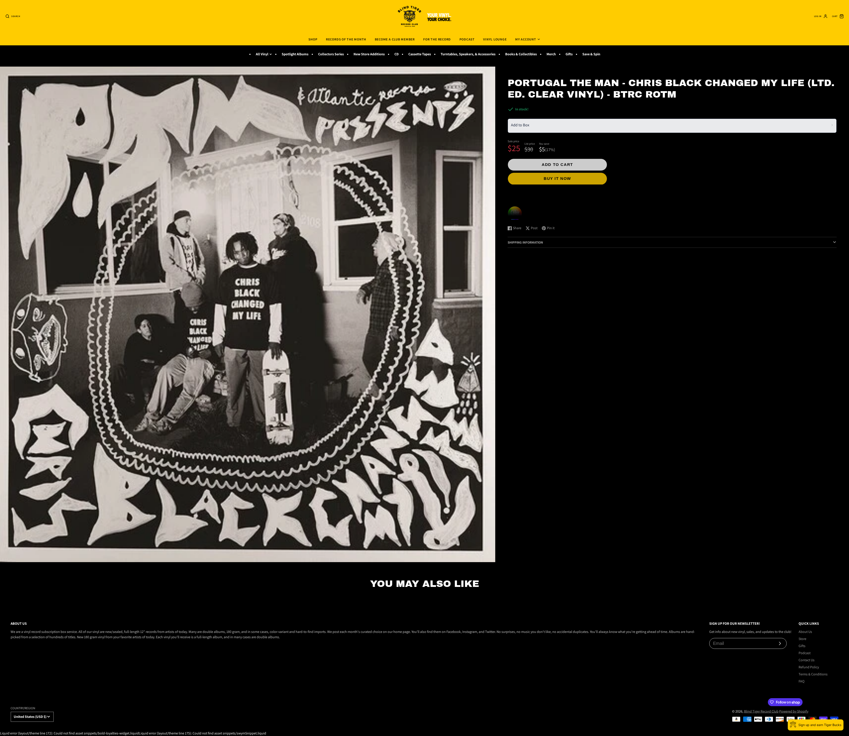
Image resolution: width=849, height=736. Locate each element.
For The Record (437, 39)
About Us (805, 631)
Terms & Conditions (813, 674)
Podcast (467, 39)
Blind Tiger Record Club (761, 711)
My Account (525, 39)
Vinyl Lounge (495, 39)
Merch (551, 54)
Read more (516, 217)
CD (396, 54)
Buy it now (557, 178)
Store (802, 638)
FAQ (802, 681)
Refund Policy (809, 667)
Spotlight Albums (295, 54)
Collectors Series (331, 54)
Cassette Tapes (419, 54)
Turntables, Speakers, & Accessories (468, 54)
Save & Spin (591, 54)
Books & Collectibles (521, 54)
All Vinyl (262, 54)
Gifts (569, 54)
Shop (312, 39)
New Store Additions (369, 54)
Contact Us (807, 660)
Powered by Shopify (793, 711)
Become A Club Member (395, 39)
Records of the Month (346, 39)
